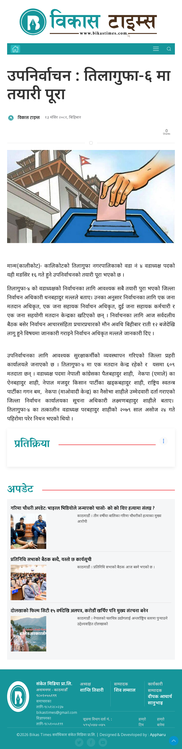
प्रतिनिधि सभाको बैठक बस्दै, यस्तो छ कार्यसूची (51, 560)
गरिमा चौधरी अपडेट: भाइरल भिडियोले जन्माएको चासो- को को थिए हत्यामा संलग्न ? (83, 508)
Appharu (158, 735)
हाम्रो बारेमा (160, 722)
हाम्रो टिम (142, 722)
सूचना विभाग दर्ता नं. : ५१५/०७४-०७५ (97, 722)
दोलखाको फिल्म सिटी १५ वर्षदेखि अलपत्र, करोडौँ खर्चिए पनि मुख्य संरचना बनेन (79, 611)
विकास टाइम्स (29, 117)
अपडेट (20, 490)
